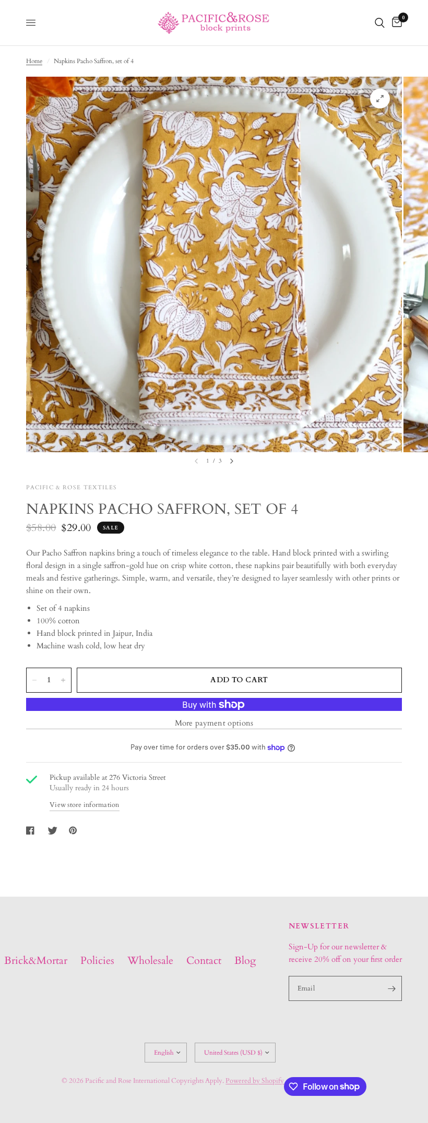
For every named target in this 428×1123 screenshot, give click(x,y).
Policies (97, 960)
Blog (245, 960)
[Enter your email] (391, 988)
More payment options (214, 723)
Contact (203, 960)
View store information (85, 805)
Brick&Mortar (35, 960)
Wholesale (150, 960)
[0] (395, 22)
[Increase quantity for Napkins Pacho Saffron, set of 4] (63, 680)
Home (34, 61)
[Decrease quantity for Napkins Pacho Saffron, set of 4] (34, 680)
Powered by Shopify (254, 1080)
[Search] (379, 22)
